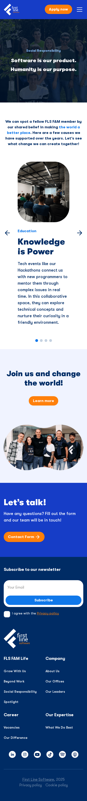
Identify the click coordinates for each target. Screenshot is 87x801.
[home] (11, 9)
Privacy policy (48, 613)
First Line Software (38, 779)
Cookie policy (56, 785)
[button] (78, 9)
